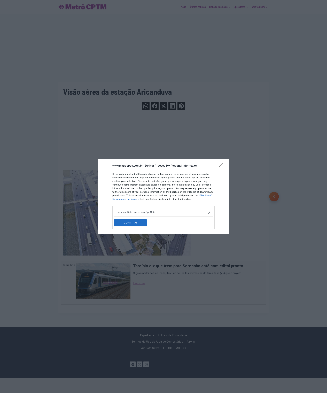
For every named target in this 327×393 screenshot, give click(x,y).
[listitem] (163, 212)
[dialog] (163, 196)
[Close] (222, 166)
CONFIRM (130, 222)
